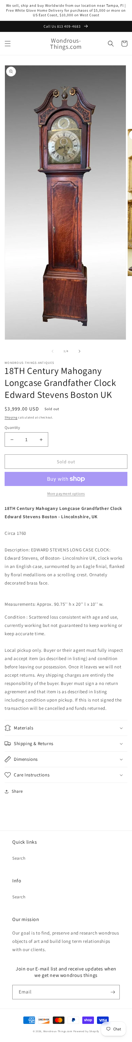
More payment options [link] (66, 493)
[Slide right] (79, 351)
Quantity (12, 427)
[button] (7, 43)
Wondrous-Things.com (58, 1031)
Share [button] (17, 791)
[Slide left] (52, 351)
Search (19, 858)
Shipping (11, 417)
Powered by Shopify (86, 1031)
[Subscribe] (112, 992)
